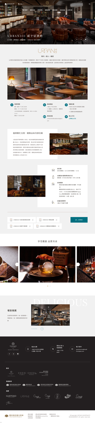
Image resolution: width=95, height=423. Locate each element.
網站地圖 (30, 414)
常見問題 (38, 418)
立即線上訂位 (72, 118)
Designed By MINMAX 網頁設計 (81, 419)
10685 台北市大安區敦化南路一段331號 (38, 350)
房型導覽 (40, 10)
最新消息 (32, 10)
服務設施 (47, 10)
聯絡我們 (30, 416)
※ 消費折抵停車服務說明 (75, 111)
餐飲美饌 (54, 10)
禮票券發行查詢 (55, 416)
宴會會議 (62, 10)
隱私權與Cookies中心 (42, 416)
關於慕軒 (25, 10)
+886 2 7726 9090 (52, 107)
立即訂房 (69, 10)
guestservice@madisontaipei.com (81, 350)
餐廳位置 (71, 104)
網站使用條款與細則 (41, 414)
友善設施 (30, 418)
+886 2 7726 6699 (60, 351)
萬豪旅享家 (53, 414)
